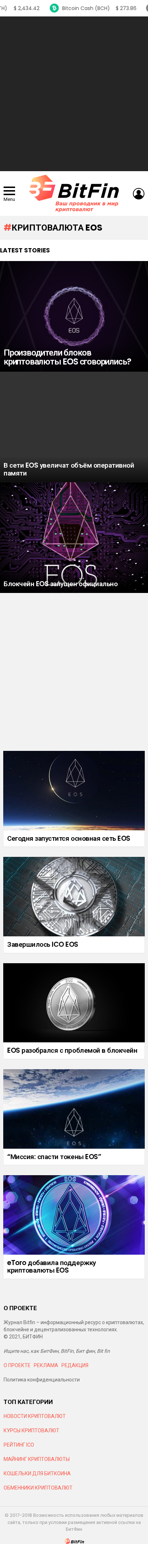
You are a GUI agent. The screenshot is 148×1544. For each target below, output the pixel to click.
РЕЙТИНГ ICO (19, 1445)
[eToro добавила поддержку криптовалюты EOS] (74, 1215)
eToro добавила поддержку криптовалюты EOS (51, 1266)
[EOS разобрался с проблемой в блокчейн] (74, 1003)
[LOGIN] (138, 194)
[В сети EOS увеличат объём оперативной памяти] (74, 427)
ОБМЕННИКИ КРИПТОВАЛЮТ (38, 1488)
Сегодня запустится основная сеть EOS (68, 838)
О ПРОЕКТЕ (17, 1365)
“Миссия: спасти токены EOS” (54, 1157)
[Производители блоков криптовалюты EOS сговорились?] (74, 316)
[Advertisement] (74, 94)
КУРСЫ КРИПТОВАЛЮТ (31, 1430)
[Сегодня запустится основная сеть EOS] (74, 790)
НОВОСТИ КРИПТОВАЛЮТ (35, 1416)
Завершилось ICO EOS (42, 944)
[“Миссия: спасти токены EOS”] (74, 1109)
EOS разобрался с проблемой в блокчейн (72, 1050)
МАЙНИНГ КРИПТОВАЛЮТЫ (37, 1459)
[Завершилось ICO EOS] (74, 896)
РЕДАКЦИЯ (74, 1365)
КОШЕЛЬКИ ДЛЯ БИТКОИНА (37, 1473)
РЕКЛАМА (46, 1365)
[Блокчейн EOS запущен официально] (74, 537)
